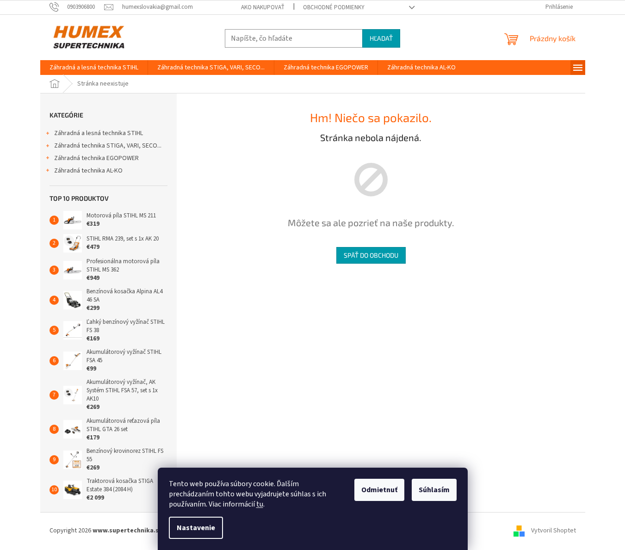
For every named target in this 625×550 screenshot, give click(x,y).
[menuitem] (94, 67)
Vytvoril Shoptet (553, 530)
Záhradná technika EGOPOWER (96, 158)
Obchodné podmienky (334, 7)
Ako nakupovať (263, 7)
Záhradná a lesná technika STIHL (98, 133)
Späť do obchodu (371, 255)
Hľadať (381, 38)
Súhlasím (434, 490)
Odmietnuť (379, 490)
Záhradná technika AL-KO (88, 170)
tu (259, 504)
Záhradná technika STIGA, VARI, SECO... (107, 145)
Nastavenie (196, 528)
